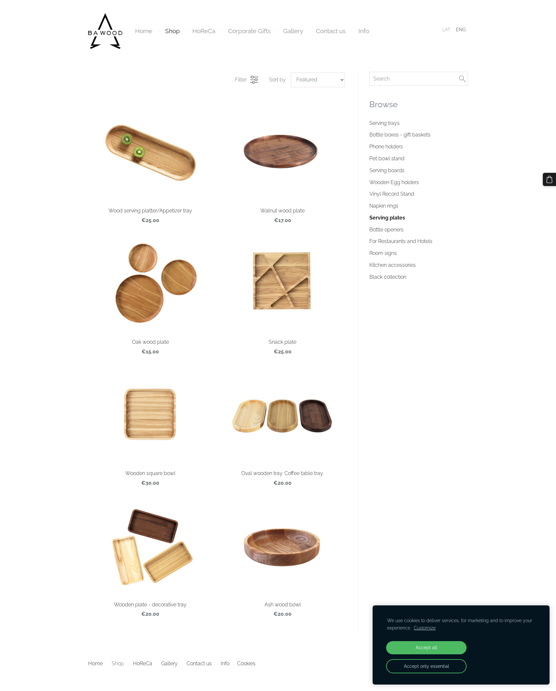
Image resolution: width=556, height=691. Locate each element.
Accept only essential (426, 666)
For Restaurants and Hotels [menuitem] (400, 241)
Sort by (277, 80)
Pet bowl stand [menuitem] (386, 158)
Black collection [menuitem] (387, 277)
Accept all (426, 647)
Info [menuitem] (363, 30)
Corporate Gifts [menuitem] (249, 30)
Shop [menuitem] (172, 30)
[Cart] (549, 179)
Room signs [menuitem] (383, 253)
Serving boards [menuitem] (386, 170)
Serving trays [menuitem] (384, 123)
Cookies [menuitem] (246, 663)
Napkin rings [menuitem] (383, 206)
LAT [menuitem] (446, 29)
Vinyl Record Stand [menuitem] (391, 194)
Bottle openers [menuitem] (386, 230)
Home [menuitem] (143, 30)
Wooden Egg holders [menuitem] (394, 182)
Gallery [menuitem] (293, 30)
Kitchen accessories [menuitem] (392, 265)
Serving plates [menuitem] (387, 218)
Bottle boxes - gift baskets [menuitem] (400, 135)
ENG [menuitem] (461, 29)
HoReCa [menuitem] (203, 30)
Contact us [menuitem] (331, 30)
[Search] (462, 78)
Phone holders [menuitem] (386, 147)
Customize (425, 627)
